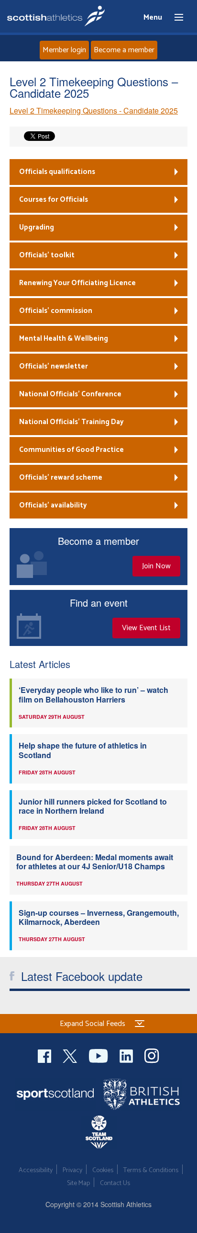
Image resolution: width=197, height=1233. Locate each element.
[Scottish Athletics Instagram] (151, 1054)
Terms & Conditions (150, 1170)
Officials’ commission (55, 311)
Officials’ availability (53, 505)
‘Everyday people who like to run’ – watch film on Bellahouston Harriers (93, 694)
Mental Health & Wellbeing (63, 339)
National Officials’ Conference (70, 394)
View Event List (146, 628)
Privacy (72, 1170)
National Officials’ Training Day (71, 422)
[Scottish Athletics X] (71, 1054)
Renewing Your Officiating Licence (77, 283)
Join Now (156, 566)
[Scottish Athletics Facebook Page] (45, 1054)
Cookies (102, 1170)
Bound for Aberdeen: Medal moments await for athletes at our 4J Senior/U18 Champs (94, 862)
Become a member (124, 50)
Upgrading (36, 227)
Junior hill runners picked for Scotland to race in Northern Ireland (93, 806)
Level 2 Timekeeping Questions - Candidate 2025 (94, 110)
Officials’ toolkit (47, 255)
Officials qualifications (57, 172)
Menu (174, 18)
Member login (64, 50)
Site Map (78, 1183)
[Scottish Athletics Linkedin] (127, 1054)
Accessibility (36, 1170)
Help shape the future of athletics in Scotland (83, 750)
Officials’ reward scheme (60, 478)
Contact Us (115, 1183)
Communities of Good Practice (71, 450)
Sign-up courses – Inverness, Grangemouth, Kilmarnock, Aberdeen (99, 917)
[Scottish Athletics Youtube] (99, 1054)
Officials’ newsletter (53, 366)
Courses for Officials (53, 200)
